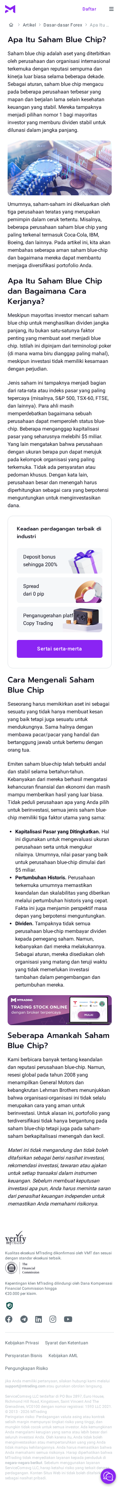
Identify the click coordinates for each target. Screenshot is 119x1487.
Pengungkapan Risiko (26, 1368)
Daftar (89, 8)
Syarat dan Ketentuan (66, 1342)
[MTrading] (10, 9)
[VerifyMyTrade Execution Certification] (15, 1238)
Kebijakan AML (63, 1355)
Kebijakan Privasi (22, 1342)
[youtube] (68, 1319)
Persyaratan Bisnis (23, 1355)
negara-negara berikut (23, 1463)
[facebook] (9, 1319)
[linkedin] (38, 1319)
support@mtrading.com (25, 1386)
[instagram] (53, 1319)
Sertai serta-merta (59, 649)
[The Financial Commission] (22, 1268)
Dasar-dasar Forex (62, 24)
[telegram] (24, 1319)
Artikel (29, 24)
